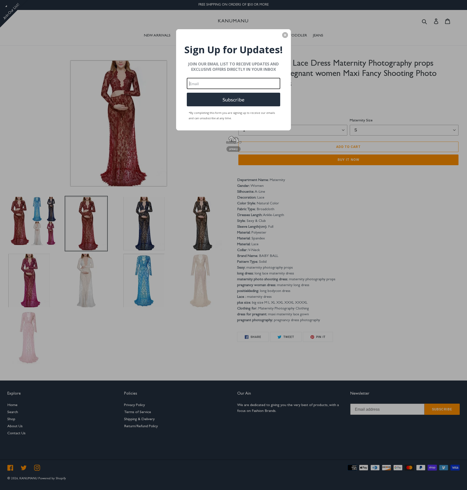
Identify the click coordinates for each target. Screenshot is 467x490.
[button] (285, 35)
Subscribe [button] (233, 99)
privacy (233, 149)
